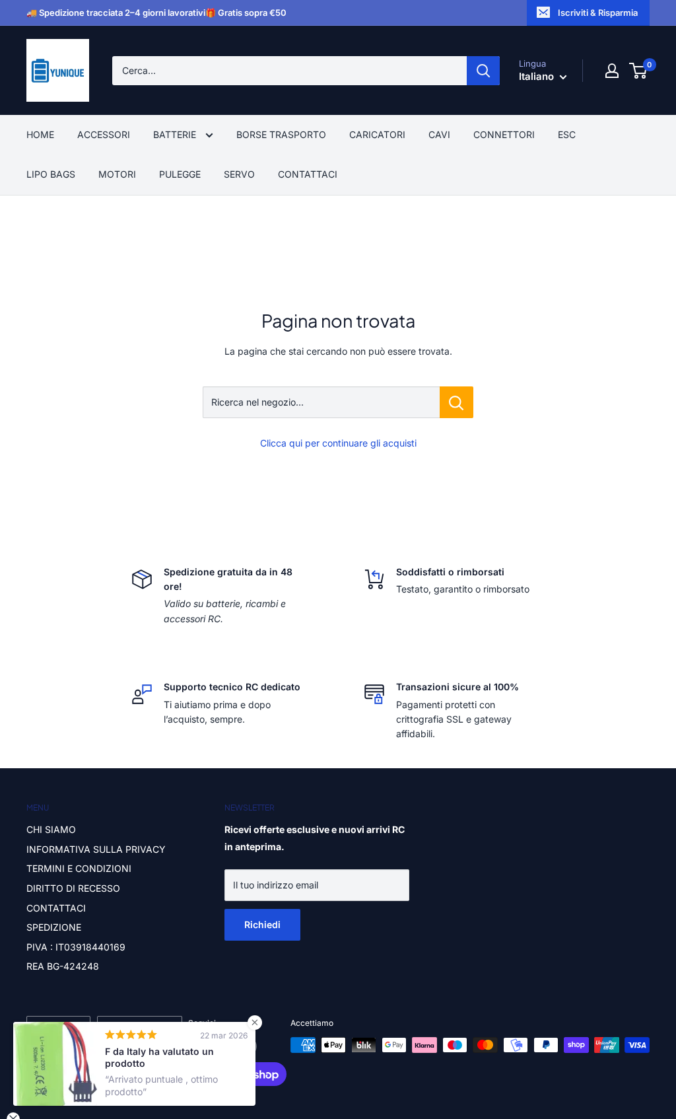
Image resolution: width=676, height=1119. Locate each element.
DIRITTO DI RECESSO (73, 888)
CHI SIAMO (51, 829)
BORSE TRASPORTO (281, 134)
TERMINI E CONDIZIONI (78, 868)
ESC (567, 134)
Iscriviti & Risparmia (598, 12)
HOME (40, 134)
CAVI (439, 134)
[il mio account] (612, 70)
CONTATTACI (307, 174)
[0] (638, 71)
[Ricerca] (483, 70)
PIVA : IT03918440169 (75, 947)
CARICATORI (377, 134)
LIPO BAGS (50, 174)
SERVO (239, 174)
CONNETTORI (504, 134)
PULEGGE (180, 174)
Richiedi (262, 924)
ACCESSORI (103, 134)
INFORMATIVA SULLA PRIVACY (96, 849)
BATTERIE (176, 134)
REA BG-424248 (62, 966)
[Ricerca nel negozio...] (456, 402)
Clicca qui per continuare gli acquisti (338, 443)
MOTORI (117, 174)
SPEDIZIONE (53, 927)
